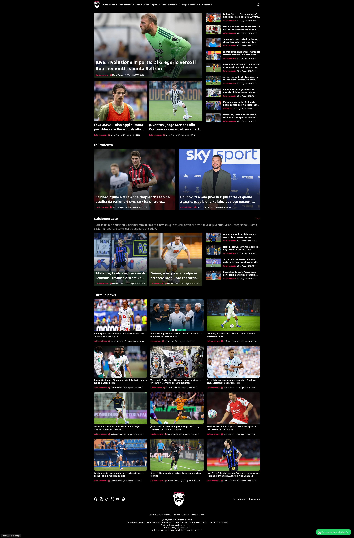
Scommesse (155, 341)
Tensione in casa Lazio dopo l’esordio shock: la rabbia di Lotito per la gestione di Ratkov (241, 42)
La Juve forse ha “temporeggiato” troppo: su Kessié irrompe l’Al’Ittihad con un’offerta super (241, 17)
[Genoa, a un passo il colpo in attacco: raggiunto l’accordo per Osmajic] (175, 259)
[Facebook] (95, 499)
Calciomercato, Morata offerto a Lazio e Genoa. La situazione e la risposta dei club (119, 474)
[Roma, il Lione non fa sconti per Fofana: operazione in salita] (177, 455)
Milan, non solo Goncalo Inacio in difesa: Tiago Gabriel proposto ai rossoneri (117, 428)
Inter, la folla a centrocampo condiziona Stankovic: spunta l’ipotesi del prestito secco (232, 381)
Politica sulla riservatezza (160, 515)
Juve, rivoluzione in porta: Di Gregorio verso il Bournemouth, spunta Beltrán (146, 65)
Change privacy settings (11, 535)
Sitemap (194, 515)
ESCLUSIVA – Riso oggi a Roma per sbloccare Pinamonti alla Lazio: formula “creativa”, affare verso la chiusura (120, 131)
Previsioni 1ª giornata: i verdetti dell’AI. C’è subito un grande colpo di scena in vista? (176, 335)
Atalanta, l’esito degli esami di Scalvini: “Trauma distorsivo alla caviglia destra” (120, 278)
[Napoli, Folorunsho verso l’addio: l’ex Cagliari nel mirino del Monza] (213, 250)
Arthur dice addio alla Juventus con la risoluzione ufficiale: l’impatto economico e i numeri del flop (240, 80)
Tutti (257, 218)
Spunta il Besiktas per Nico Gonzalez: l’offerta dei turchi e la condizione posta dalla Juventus (241, 55)
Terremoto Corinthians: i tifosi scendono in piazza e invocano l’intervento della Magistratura (175, 381)
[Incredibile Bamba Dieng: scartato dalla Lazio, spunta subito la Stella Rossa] (120, 361)
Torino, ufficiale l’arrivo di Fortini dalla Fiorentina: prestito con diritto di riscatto (241, 262)
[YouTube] (117, 499)
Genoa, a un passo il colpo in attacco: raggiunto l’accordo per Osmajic (174, 278)
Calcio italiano (109, 4)
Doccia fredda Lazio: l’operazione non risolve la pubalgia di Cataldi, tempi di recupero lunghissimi (239, 275)
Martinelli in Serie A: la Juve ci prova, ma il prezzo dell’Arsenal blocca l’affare (231, 428)
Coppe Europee (158, 4)
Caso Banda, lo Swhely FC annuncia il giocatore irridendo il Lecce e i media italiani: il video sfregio (241, 67)
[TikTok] (106, 499)
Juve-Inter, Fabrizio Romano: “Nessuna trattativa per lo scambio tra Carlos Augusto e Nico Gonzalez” (233, 474)
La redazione (240, 499)
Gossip (183, 4)
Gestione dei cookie (181, 515)
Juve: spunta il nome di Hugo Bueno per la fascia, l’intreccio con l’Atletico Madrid (174, 428)
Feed (202, 515)
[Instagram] (101, 499)
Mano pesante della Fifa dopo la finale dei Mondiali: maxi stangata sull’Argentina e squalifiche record (240, 105)
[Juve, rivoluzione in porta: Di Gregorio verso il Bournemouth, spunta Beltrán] (148, 45)
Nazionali (173, 4)
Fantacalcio (194, 4)
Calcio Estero (142, 4)
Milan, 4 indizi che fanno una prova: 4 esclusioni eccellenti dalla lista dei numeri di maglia (241, 29)
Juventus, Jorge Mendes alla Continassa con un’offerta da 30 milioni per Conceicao (175, 129)
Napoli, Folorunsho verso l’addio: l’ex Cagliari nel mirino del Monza (241, 248)
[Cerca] (258, 4)
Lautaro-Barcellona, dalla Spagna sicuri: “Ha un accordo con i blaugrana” (239, 237)
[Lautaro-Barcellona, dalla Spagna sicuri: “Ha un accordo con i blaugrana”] (213, 237)
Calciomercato (126, 4)
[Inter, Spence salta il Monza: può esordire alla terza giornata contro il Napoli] (120, 315)
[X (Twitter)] (112, 499)
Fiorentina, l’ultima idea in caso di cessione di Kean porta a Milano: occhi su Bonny (239, 117)
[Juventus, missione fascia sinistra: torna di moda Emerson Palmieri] (233, 315)
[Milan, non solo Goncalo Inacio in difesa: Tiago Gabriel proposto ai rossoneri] (120, 408)
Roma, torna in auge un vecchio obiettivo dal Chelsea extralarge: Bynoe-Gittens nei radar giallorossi (240, 92)
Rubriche (207, 4)
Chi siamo (254, 499)
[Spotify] (123, 499)
